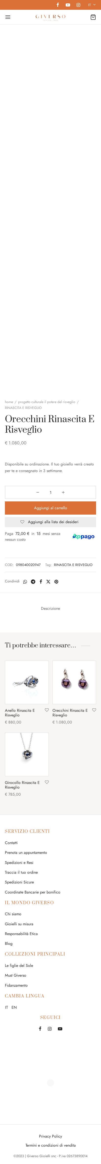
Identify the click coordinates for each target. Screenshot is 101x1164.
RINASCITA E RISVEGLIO (73, 564)
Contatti (11, 843)
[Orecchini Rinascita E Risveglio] (74, 682)
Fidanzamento (16, 985)
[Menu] (8, 17)
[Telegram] (33, 581)
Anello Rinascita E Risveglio (20, 713)
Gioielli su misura (19, 924)
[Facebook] (57, 5)
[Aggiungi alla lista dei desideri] (47, 710)
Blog (9, 943)
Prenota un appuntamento (26, 852)
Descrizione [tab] (50, 608)
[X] (48, 581)
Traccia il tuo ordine (21, 872)
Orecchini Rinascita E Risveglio (70, 713)
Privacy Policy (50, 1136)
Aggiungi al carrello (50, 508)
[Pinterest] (56, 581)
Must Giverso (15, 975)
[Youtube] (67, 5)
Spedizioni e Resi (19, 862)
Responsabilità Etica (21, 934)
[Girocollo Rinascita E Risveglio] (27, 754)
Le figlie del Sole (19, 965)
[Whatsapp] (25, 581)
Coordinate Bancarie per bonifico (32, 892)
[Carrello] (93, 17)
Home (9, 401)
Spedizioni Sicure (19, 882)
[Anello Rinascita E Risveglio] (27, 682)
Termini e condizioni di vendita (50, 1145)
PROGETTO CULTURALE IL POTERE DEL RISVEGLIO (46, 401)
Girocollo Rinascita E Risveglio (22, 785)
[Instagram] (78, 5)
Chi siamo (13, 914)
